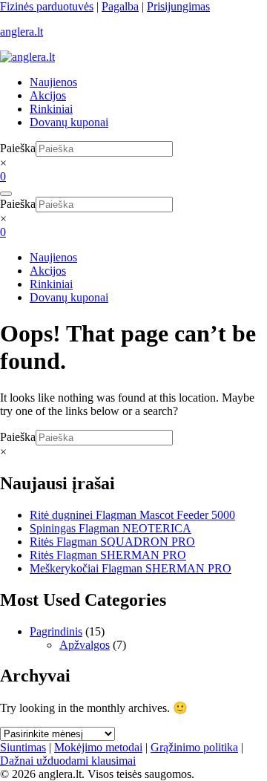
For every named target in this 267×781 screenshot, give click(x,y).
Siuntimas (23, 747)
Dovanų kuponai (69, 122)
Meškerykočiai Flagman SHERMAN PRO (130, 568)
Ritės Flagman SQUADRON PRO (112, 541)
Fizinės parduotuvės (46, 6)
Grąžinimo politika (194, 747)
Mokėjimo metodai (98, 747)
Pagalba (120, 6)
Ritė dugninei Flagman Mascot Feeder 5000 (132, 515)
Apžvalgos (84, 644)
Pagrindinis (56, 631)
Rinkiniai (51, 108)
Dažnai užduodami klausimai (68, 760)
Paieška (18, 148)
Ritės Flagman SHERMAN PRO (108, 555)
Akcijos (48, 95)
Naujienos (53, 82)
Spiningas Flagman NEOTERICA (110, 528)
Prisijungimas (178, 6)
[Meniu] (6, 194)
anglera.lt (21, 31)
